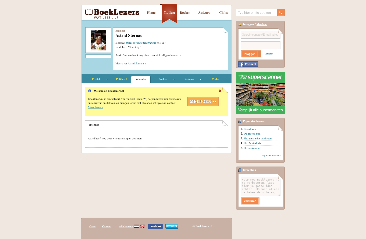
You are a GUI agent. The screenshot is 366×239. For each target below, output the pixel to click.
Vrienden (141, 79)
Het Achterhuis (252, 143)
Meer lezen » (95, 107)
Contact (106, 226)
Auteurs (204, 12)
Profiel (96, 79)
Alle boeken (126, 226)
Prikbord (121, 79)
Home (151, 12)
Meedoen (261, 24)
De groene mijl (252, 133)
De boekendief (252, 148)
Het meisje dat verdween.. (258, 138)
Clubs (223, 12)
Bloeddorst (250, 129)
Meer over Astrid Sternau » (130, 63)
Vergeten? (269, 53)
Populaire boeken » (271, 155)
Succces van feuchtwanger (141, 42)
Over (92, 226)
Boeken (185, 12)
